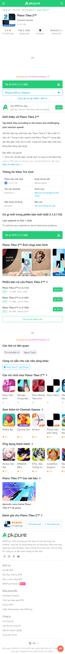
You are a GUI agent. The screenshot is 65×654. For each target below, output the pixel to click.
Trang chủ (6, 10)
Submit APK (7, 604)
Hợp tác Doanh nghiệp (12, 630)
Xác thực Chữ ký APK (12, 574)
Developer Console (10, 595)
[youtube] (18, 557)
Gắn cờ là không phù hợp (45, 205)
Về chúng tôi (7, 621)
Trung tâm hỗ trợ (9, 634)
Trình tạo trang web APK (13, 600)
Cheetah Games (25, 20)
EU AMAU (49, 651)
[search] (61, 3)
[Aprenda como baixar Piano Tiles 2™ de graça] (19, 491)
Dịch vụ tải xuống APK (12, 579)
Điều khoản (39, 651)
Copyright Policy (26, 651)
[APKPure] (32, 3)
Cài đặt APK (7, 570)
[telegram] (4, 557)
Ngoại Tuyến (30, 352)
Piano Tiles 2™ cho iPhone (17, 367)
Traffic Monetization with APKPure (17, 609)
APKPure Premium (10, 583)
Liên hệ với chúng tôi (11, 625)
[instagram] (9, 557)
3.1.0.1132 (13, 183)
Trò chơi (16, 10)
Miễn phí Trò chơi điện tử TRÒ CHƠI (47, 194)
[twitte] (14, 557)
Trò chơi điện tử (28, 10)
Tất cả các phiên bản (33, 319)
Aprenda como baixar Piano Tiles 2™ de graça (16, 506)
